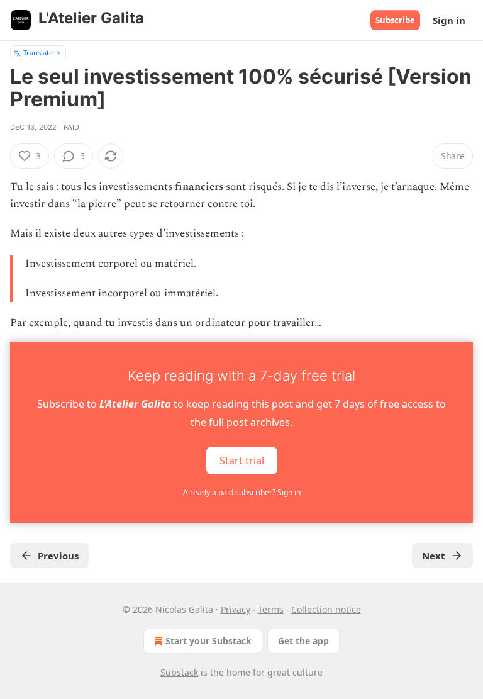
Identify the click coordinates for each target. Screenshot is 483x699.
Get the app (303, 641)
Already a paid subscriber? (242, 492)
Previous (58, 555)
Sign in (449, 20)
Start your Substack (208, 641)
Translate (38, 52)
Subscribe (395, 20)
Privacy (235, 609)
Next (433, 555)
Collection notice (326, 609)
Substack (179, 672)
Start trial (241, 460)
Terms (271, 609)
